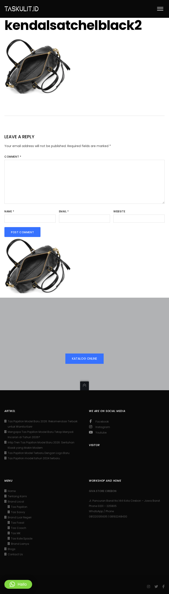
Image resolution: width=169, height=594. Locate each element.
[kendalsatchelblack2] (37, 90)
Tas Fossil (17, 523)
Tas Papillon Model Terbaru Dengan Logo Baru (39, 453)
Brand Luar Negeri (19, 517)
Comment (12, 157)
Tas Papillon (19, 507)
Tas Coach (18, 528)
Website (119, 211)
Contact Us (15, 554)
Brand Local (16, 501)
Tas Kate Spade (21, 538)
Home (12, 491)
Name (9, 211)
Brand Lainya (20, 544)
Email (64, 211)
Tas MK (15, 533)
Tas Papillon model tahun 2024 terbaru (34, 458)
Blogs (11, 549)
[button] (18, 584)
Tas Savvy (18, 512)
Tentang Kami (17, 496)
